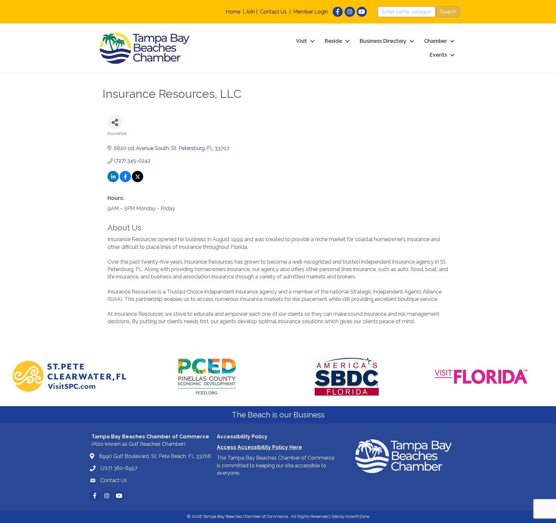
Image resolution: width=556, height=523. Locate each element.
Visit (301, 41)
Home (233, 12)
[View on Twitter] (137, 180)
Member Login (310, 12)
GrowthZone (357, 516)
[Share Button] (114, 122)
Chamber (435, 41)
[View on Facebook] (125, 180)
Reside (333, 41)
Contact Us (273, 12)
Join (250, 12)
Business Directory (383, 41)
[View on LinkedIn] (113, 180)
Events (438, 55)
